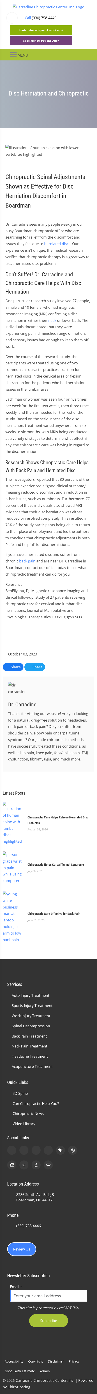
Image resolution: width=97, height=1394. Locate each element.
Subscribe (48, 1320)
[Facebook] (23, 1150)
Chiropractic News (28, 1113)
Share (15, 667)
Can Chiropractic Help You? (36, 1103)
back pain (27, 561)
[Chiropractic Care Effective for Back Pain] (13, 916)
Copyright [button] (35, 1361)
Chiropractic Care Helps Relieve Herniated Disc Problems (58, 820)
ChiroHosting (19, 1386)
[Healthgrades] (60, 1150)
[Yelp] (36, 1150)
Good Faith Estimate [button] (20, 1371)
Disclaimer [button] (56, 1361)
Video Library (24, 1123)
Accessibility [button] (14, 1361)
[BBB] (36, 1164)
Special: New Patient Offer (41, 41)
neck (52, 320)
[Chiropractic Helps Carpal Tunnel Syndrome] (13, 867)
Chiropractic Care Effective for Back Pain (54, 914)
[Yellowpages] (11, 1164)
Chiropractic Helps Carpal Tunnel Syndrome (56, 864)
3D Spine (20, 1093)
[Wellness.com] (72, 1150)
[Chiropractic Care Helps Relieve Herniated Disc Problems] (13, 822)
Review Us (21, 1249)
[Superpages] (23, 1164)
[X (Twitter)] (48, 1150)
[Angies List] (48, 1164)
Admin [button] (45, 1371)
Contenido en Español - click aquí (41, 30)
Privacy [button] (74, 1361)
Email (16, 1286)
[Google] (11, 1150)
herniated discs (57, 243)
